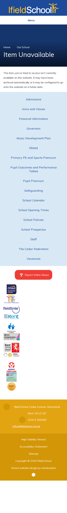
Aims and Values (33, 109)
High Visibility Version (33, 439)
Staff (33, 239)
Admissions (33, 99)
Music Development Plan (34, 138)
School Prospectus (33, 229)
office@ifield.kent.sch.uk (26, 426)
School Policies (33, 220)
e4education (48, 468)
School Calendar (33, 200)
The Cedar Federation (33, 249)
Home (6, 47)
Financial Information (33, 119)
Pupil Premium (33, 181)
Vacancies (33, 259)
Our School (23, 47)
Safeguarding (33, 190)
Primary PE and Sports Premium (33, 158)
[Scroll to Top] (33, 475)
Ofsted (33, 148)
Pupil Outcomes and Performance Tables (33, 169)
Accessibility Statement (33, 446)
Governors (33, 128)
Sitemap (33, 453)
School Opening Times (33, 210)
